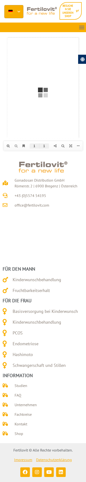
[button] (81, 27)
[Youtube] (49, 472)
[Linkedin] (61, 472)
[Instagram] (37, 472)
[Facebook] (25, 472)
